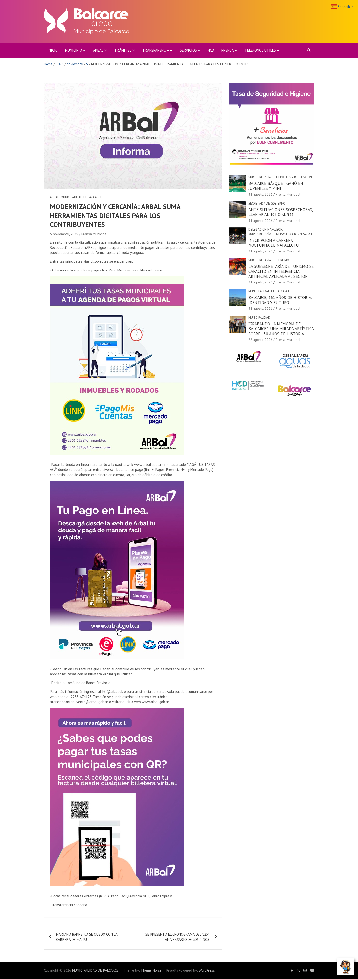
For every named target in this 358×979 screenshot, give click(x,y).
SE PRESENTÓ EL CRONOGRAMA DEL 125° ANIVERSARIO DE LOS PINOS (177, 937)
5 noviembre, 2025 (64, 234)
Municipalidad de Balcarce (81, 197)
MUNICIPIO (73, 50)
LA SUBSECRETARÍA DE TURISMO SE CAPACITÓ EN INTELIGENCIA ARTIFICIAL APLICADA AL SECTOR (281, 271)
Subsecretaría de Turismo (268, 260)
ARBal (54, 197)
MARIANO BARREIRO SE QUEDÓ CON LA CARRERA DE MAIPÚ (86, 937)
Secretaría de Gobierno (266, 203)
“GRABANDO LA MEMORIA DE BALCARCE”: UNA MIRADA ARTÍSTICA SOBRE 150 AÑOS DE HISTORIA (281, 328)
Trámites (123, 50)
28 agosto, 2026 (260, 339)
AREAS (98, 50)
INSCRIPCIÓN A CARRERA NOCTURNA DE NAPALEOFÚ (273, 243)
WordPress (207, 970)
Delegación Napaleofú (266, 229)
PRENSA (227, 50)
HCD (211, 50)
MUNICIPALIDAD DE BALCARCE (95, 970)
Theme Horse (151, 970)
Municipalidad (259, 318)
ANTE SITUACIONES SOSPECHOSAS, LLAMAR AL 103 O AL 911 (280, 212)
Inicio (52, 50)
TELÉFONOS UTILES (260, 50)
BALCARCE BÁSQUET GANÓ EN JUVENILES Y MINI (275, 186)
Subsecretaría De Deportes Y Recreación (280, 177)
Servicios (188, 50)
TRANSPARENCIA (155, 50)
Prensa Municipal (94, 234)
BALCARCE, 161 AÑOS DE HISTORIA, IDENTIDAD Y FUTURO (280, 300)
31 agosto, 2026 (260, 194)
